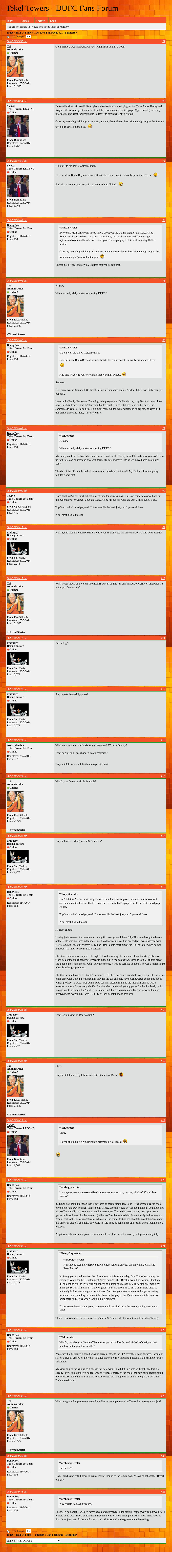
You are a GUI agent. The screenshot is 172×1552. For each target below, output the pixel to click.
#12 (163, 689)
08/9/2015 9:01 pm (17, 220)
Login (53, 20)
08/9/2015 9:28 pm (17, 1120)
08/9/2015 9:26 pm (17, 1060)
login (53, 26)
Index (10, 20)
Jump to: (12, 1540)
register (64, 26)
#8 (163, 490)
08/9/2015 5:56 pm (17, 41)
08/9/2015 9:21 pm (17, 740)
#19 (163, 1120)
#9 (163, 527)
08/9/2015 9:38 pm (17, 1396)
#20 (163, 1180)
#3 (163, 160)
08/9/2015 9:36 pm (17, 1330)
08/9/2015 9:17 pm (17, 527)
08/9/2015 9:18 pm (17, 638)
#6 (163, 340)
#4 (163, 220)
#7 (163, 428)
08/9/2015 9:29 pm (17, 1180)
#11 (163, 638)
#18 (163, 1060)
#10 (163, 578)
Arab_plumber (15, 745)
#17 (163, 1009)
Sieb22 (11, 105)
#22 (163, 1330)
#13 (163, 740)
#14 (163, 776)
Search (25, 20)
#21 (163, 1246)
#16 (163, 886)
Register (40, 20)
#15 (163, 835)
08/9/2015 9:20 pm (17, 689)
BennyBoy (13, 225)
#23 (163, 1396)
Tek (9, 46)
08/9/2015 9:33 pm (17, 1246)
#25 (163, 1491)
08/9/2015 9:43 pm (17, 1491)
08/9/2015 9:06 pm (17, 340)
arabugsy (12, 532)
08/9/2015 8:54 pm (17, 101)
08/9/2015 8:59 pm (17, 160)
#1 (163, 41)
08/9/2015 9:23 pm (17, 886)
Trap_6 (11, 495)
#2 (163, 101)
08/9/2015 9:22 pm (17, 835)
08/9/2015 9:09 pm (17, 428)
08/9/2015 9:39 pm (17, 1455)
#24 (163, 1455)
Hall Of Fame (23, 32)
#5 (163, 280)
